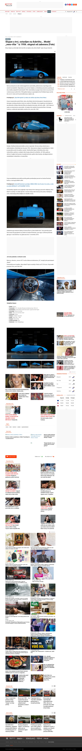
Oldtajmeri (19, 13)
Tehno (45, 11)
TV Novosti (54, 11)
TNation (74, 749)
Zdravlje (13, 11)
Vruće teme (8, 431)
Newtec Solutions (69, 749)
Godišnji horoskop (68, 115)
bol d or (14, 427)
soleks (19, 427)
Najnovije (59, 77)
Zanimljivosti (40, 11)
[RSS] (75, 164)
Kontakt (11, 745)
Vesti (6, 13)
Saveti (10, 13)
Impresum (7, 745)
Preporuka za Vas (9, 403)
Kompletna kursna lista (71, 395)
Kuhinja (23, 11)
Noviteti (14, 13)
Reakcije (70, 77)
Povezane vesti (9, 686)
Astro (34, 11)
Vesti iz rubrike (9, 712)
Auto (49, 11)
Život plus (18, 11)
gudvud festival (25, 427)
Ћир (74, 4)
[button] (53, 329)
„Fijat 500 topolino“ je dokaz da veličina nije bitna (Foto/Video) (30, 97)
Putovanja (29, 11)
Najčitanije (65, 77)
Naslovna (7, 11)
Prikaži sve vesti (61, 88)
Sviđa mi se (38, 456)
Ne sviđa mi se (49, 456)
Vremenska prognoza (62, 373)
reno (7, 427)
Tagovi (7, 423)
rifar (10, 427)
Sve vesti (59, 164)
